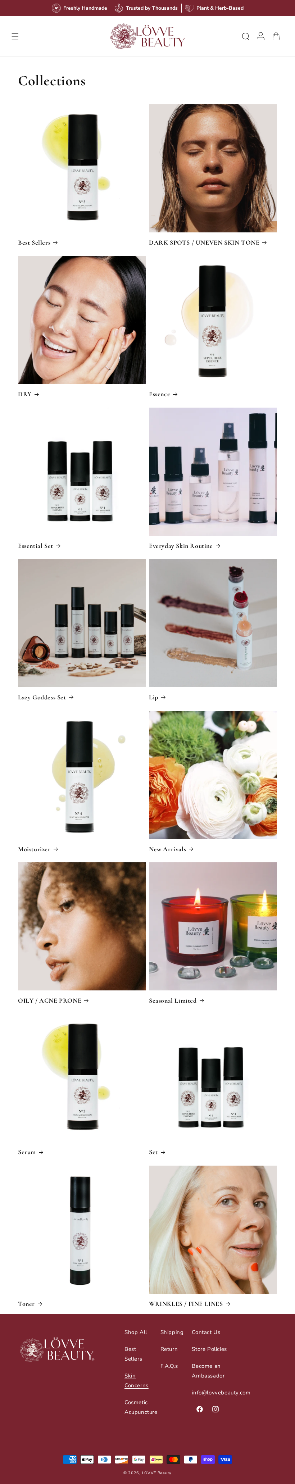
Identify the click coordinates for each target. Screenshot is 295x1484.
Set (153, 1152)
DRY (25, 394)
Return (169, 1349)
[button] (15, 36)
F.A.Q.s (169, 1366)
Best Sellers (34, 242)
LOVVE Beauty (157, 1473)
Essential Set (35, 546)
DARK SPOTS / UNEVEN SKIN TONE (204, 242)
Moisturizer (34, 849)
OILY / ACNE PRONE (49, 1000)
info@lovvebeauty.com (221, 1392)
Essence (159, 394)
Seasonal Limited (173, 1000)
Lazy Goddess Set (42, 697)
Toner (26, 1304)
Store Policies (209, 1349)
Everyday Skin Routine (181, 546)
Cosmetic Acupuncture (141, 1407)
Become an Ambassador (208, 1370)
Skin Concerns (136, 1380)
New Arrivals (167, 849)
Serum (27, 1152)
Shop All (135, 1332)
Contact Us (206, 1332)
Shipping (172, 1332)
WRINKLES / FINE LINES (186, 1304)
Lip (153, 697)
